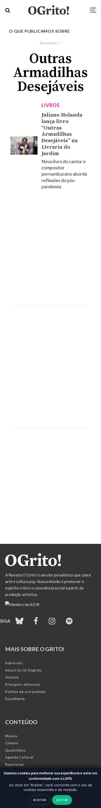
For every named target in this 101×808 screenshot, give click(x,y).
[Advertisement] (50, 247)
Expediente (15, 699)
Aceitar (62, 800)
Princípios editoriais (22, 684)
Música (11, 736)
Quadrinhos (15, 750)
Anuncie (12, 677)
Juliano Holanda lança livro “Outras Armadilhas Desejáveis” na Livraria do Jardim (61, 134)
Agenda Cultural (19, 757)
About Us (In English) (23, 670)
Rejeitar (39, 800)
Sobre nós (14, 663)
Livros (50, 105)
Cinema (11, 743)
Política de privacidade (25, 692)
